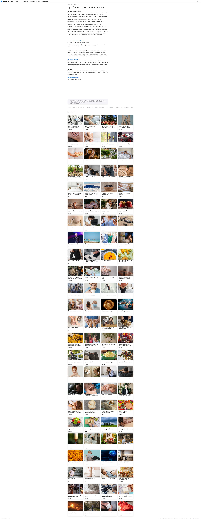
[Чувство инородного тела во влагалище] (125, 190)
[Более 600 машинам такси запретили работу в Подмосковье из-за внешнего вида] (125, 307)
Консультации (70, 4)
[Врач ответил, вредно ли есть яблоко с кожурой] (125, 206)
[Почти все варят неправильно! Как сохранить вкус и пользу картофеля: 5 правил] (109, 357)
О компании (5, 518)
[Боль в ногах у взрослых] (92, 475)
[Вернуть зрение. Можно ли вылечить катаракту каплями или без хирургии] (75, 408)
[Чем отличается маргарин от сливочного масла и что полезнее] (125, 492)
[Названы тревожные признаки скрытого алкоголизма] (109, 324)
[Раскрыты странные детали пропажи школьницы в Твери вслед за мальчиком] (75, 290)
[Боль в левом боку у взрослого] (92, 274)
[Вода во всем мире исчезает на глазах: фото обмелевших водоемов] (125, 223)
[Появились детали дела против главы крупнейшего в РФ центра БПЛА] (75, 206)
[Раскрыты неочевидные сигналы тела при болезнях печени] (92, 139)
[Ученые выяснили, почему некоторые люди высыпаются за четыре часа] (109, 290)
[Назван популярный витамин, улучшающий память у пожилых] (75, 173)
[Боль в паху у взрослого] (92, 458)
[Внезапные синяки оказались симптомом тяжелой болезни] (75, 139)
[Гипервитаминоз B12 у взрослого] (75, 391)
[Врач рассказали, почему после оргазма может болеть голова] (125, 173)
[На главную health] (5, 1)
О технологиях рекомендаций (184, 518)
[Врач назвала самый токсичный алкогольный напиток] (75, 441)
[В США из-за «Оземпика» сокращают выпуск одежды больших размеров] (109, 240)
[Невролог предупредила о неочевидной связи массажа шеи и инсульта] (125, 424)
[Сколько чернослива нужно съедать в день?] (109, 190)
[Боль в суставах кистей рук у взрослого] (109, 274)
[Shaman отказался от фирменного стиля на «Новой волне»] (75, 240)
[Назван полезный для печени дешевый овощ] (125, 408)
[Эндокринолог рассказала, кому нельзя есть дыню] (125, 257)
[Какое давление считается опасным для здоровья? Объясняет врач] (75, 123)
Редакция (159, 518)
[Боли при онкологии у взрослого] (92, 223)
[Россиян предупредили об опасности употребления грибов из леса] (75, 274)
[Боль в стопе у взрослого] (75, 324)
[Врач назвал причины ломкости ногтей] (109, 341)
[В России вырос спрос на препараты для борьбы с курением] (109, 223)
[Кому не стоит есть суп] (109, 257)
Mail (1, 518)
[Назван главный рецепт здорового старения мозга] (109, 458)
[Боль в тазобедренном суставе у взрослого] (109, 173)
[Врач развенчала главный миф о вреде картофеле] (125, 324)
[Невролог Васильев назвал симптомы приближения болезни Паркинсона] (75, 357)
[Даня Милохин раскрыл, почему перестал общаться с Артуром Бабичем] (125, 391)
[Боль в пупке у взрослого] (75, 475)
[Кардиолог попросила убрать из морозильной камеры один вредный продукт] (125, 240)
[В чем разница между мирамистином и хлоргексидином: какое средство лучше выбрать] (92, 307)
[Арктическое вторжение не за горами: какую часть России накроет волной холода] (92, 190)
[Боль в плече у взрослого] (109, 374)
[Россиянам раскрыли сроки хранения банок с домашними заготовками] (125, 341)
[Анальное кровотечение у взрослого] (92, 492)
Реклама (9, 518)
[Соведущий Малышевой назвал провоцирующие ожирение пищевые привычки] (92, 408)
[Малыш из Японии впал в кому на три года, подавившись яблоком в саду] (92, 424)
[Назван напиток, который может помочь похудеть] (109, 206)
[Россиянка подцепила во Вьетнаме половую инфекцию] (109, 139)
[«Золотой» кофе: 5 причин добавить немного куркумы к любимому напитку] (75, 341)
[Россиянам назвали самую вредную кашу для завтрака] (125, 139)
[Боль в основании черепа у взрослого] (125, 374)
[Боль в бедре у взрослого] (75, 257)
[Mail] (1, 1)
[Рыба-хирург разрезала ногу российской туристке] (92, 240)
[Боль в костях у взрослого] (109, 391)
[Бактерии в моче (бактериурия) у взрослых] (109, 508)
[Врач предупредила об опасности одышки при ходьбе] (92, 508)
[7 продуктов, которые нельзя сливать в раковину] (109, 408)
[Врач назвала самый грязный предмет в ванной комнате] (125, 274)
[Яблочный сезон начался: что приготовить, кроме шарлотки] (125, 475)
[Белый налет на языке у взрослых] (75, 374)
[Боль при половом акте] (92, 173)
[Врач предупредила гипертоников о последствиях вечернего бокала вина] (75, 307)
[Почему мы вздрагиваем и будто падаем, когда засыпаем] (92, 441)
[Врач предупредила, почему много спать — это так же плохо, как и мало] (125, 156)
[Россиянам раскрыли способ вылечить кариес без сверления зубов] (92, 391)
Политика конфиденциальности (194, 518)
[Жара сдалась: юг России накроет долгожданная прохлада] (75, 492)
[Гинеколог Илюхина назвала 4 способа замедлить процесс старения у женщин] (125, 441)
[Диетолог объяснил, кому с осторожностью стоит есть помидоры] (109, 441)
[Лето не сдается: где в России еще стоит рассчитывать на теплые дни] (109, 424)
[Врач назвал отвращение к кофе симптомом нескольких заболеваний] (92, 290)
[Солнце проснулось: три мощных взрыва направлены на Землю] (109, 307)
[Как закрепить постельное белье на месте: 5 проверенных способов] (75, 190)
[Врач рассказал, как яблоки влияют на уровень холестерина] (109, 123)
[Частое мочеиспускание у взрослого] (125, 290)
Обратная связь (176, 518)
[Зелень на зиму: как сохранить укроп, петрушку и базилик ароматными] (109, 156)
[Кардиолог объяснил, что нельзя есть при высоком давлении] (92, 156)
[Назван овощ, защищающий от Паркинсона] (75, 424)
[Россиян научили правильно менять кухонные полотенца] (125, 458)
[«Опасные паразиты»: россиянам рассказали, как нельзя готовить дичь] (92, 206)
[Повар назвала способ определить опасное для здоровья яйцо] (75, 156)
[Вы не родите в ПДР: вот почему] (109, 475)
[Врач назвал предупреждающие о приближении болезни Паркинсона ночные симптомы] (92, 357)
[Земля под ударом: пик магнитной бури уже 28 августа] (75, 508)
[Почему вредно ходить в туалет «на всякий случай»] (92, 374)
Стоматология (76, 4)
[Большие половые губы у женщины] (92, 123)
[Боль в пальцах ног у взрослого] (92, 324)
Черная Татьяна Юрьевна (78, 40)
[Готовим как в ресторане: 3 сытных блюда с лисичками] (75, 458)
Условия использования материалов (167, 518)
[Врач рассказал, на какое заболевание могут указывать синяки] (125, 123)
